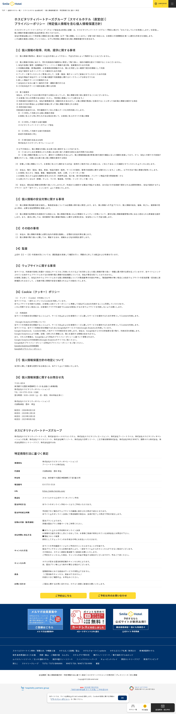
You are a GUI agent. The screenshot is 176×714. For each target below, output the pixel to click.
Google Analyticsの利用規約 (26, 345)
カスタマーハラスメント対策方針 (100, 675)
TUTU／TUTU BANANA (52, 663)
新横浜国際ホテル (147, 650)
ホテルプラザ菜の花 (81, 655)
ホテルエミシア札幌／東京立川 (123, 650)
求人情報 (133, 675)
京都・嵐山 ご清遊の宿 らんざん (54, 655)
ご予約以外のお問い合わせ (112, 595)
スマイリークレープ (30, 663)
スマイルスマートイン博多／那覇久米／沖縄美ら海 (34, 650)
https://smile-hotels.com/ (53, 491)
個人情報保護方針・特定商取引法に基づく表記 (62, 10)
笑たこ (15, 663)
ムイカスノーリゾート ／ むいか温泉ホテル (31, 659)
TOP (3, 10)
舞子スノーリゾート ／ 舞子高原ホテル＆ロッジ (113, 655)
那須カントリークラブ (130, 659)
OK (122, 697)
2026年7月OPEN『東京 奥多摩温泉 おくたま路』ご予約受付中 (89, 688)
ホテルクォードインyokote (94, 650)
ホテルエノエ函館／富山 (69, 650)
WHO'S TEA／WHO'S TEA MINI (79, 663)
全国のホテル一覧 (14, 10)
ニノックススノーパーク (87, 659)
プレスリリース (122, 675)
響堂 (98, 663)
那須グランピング (151, 659)
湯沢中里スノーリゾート (62, 659)
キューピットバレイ (109, 659)
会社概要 (42, 675)
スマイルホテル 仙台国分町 (33, 10)
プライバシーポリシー (60, 699)
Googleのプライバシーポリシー (27, 349)
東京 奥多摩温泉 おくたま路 (24, 655)
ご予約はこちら (63, 595)
